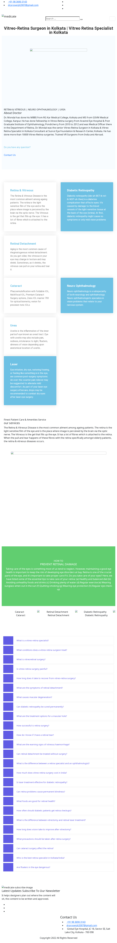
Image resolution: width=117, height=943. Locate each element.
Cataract (16, 286)
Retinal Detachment (23, 243)
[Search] (81, 19)
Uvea (13, 325)
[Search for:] (63, 18)
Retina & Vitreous (21, 190)
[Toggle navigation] (112, 18)
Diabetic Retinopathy (80, 190)
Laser (14, 364)
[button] (4, 613)
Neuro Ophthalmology (81, 286)
